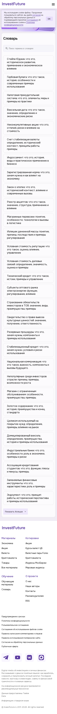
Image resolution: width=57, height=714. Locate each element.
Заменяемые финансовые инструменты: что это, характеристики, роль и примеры (26, 483)
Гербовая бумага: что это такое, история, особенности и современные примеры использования (26, 81)
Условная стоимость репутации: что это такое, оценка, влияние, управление (28, 249)
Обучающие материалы (8, 583)
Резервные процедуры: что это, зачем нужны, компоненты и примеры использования (25, 335)
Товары (5, 562)
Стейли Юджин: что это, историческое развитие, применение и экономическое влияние (24, 63)
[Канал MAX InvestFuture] (41, 657)
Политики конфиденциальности (19, 23)
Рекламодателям (35, 596)
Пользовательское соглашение (15, 625)
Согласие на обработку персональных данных (22, 642)
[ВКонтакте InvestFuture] (29, 657)
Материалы (8, 538)
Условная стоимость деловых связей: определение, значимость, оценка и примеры (27, 264)
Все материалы (9, 567)
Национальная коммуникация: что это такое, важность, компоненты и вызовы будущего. (28, 365)
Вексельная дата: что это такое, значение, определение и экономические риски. (26, 113)
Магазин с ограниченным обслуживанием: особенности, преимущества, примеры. (25, 394)
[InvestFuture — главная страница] (14, 4)
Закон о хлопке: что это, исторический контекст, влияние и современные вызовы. (27, 190)
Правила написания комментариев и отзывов (22, 633)
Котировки (32, 538)
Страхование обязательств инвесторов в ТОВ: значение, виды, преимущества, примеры (27, 305)
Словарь (6, 589)
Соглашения (32, 20)
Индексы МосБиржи (36, 562)
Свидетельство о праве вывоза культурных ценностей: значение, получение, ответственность (26, 320)
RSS (28, 601)
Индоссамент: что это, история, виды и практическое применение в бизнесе (28, 160)
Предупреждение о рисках (13, 616)
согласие (36, 15)
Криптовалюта (9, 558)
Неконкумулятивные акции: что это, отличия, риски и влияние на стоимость (28, 128)
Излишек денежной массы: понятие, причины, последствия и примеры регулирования (28, 235)
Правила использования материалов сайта (21, 638)
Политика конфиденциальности (16, 621)
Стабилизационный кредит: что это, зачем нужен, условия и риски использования (28, 350)
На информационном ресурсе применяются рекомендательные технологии (21, 687)
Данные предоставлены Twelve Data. (15, 694)
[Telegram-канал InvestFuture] (6, 657)
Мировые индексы (35, 567)
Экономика (7, 543)
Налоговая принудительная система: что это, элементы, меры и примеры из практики (28, 98)
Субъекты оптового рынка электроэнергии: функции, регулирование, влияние (22, 291)
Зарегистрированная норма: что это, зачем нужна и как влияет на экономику (28, 175)
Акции (5, 548)
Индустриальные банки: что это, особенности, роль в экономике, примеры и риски (26, 453)
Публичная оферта (10, 646)
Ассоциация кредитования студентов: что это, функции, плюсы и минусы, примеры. (28, 468)
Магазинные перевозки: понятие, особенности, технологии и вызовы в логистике (27, 220)
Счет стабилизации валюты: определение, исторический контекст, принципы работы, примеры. (23, 144)
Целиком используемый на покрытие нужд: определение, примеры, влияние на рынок (25, 424)
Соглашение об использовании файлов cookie (22, 629)
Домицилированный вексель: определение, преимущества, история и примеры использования (27, 439)
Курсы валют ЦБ (34, 548)
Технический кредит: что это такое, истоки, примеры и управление (28, 277)
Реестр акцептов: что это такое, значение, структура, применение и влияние (28, 205)
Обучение (7, 576)
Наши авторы (33, 586)
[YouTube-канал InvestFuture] (17, 657)
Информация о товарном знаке (15, 700)
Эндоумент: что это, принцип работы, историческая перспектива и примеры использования (28, 498)
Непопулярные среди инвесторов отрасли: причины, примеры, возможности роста (27, 379)
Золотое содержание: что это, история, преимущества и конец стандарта (26, 409)
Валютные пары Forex (37, 553)
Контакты (30, 591)
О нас (28, 581)
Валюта (5, 553)
